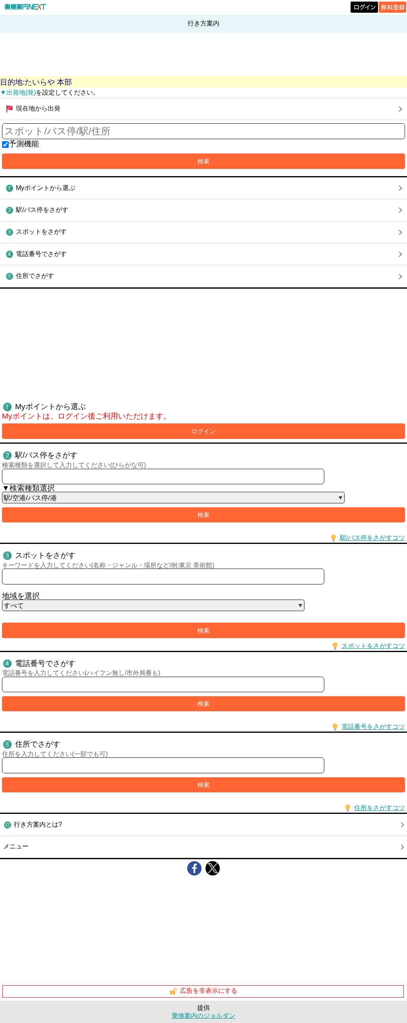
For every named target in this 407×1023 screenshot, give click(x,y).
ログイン (203, 431)
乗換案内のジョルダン (203, 1015)
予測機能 (24, 144)
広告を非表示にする (208, 991)
